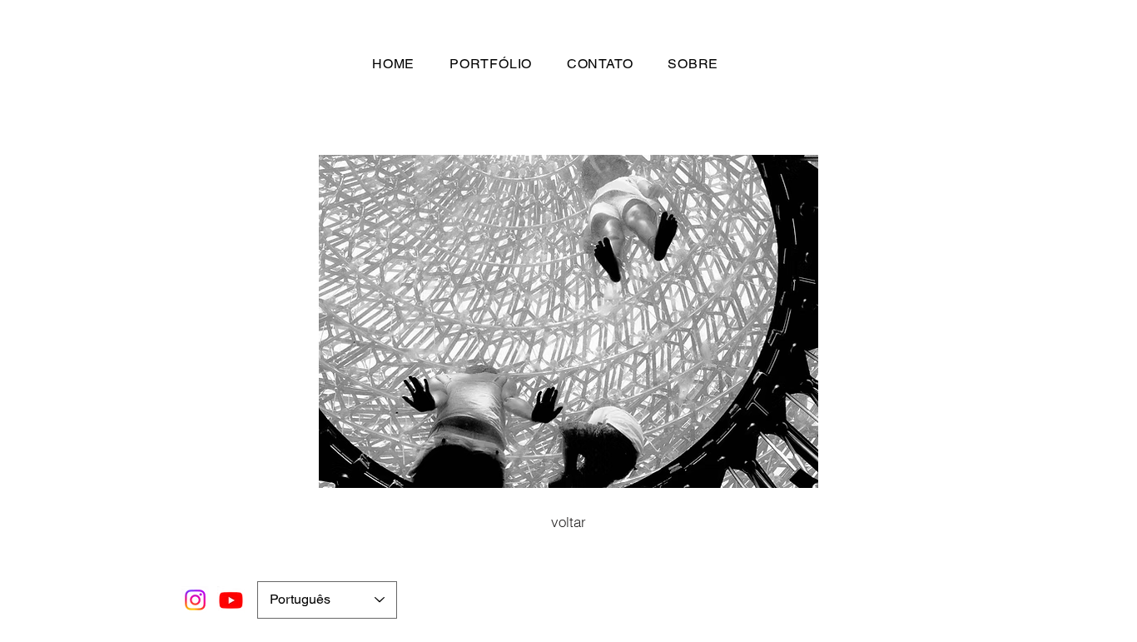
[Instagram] (195, 600)
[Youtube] (231, 600)
